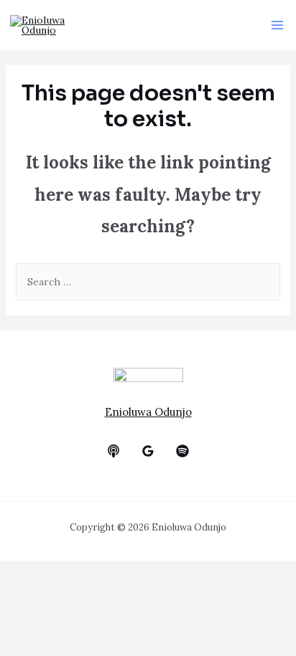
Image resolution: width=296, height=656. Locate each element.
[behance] (113, 451)
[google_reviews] (148, 451)
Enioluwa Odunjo (148, 412)
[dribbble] (182, 451)
